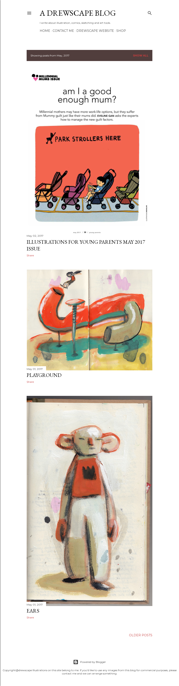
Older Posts (140, 635)
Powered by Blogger (93, 662)
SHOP (121, 31)
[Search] (149, 12)
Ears (33, 610)
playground (44, 375)
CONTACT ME (63, 31)
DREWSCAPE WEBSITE (95, 31)
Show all (140, 55)
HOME (45, 31)
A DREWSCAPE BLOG (78, 13)
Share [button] (30, 255)
